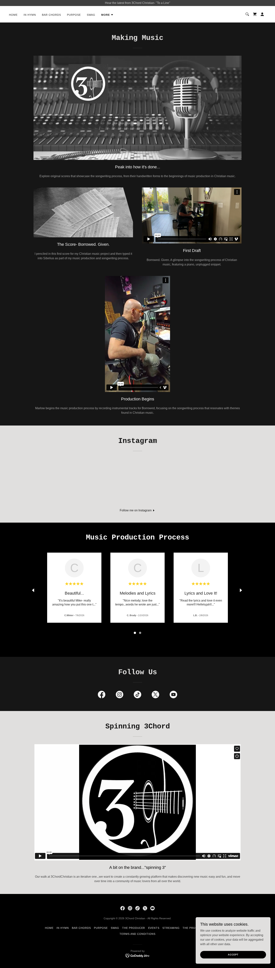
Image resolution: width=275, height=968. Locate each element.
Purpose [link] (74, 14)
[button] (107, 15)
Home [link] (13, 14)
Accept (233, 954)
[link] (255, 14)
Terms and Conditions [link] (138, 933)
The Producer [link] (133, 927)
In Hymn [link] (30, 14)
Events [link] (154, 927)
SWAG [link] (91, 14)
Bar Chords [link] (51, 14)
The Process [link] (193, 927)
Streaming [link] (171, 927)
